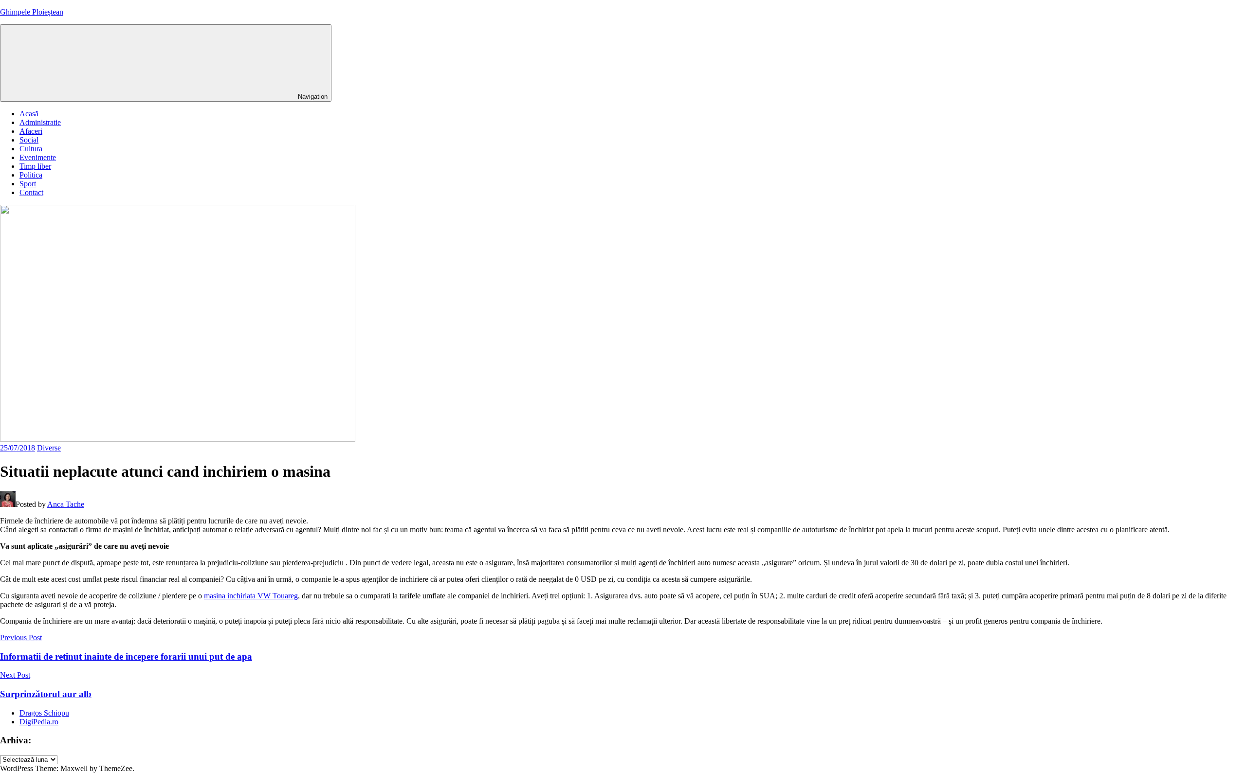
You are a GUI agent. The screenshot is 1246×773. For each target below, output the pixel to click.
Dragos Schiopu (44, 713)
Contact (31, 192)
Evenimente (37, 157)
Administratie (40, 122)
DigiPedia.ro (38, 722)
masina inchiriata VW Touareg (251, 596)
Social (28, 140)
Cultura (30, 148)
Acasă (28, 113)
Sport (27, 184)
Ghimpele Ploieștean (31, 12)
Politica (30, 175)
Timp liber (35, 166)
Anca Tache (65, 504)
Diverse (49, 448)
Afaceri (30, 131)
